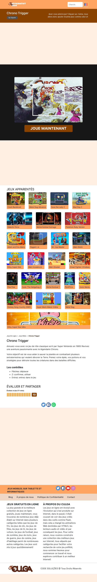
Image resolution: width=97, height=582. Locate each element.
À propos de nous (25, 497)
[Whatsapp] (53, 405)
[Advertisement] (48, 43)
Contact (71, 497)
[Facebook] (48, 405)
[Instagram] (73, 488)
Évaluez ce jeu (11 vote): (15, 391)
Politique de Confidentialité (50, 497)
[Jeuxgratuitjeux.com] (17, 4)
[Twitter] (43, 405)
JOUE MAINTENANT (48, 128)
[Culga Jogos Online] (20, 568)
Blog (10, 497)
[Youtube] (68, 488)
